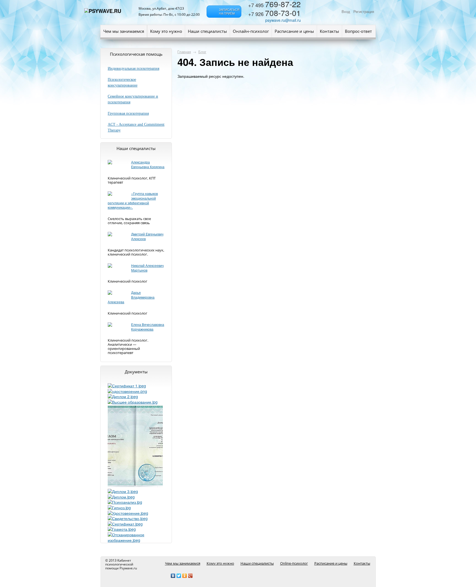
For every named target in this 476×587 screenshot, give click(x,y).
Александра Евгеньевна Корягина (147, 164)
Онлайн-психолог (251, 31)
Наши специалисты (207, 31)
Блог (202, 51)
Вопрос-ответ (358, 31)
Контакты (329, 31)
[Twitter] (179, 575)
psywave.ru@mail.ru (283, 20)
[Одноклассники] (185, 575)
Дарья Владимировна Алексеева (131, 297)
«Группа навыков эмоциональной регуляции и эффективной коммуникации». (133, 200)
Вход (346, 11)
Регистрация (363, 11)
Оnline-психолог (294, 563)
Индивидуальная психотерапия (133, 68)
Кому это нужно (166, 31)
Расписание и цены (294, 31)
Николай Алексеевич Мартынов (147, 267)
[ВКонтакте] (173, 575)
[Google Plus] (190, 575)
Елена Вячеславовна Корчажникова (147, 326)
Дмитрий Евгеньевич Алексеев (147, 236)
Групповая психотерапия (128, 113)
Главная (184, 51)
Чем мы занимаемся (123, 31)
